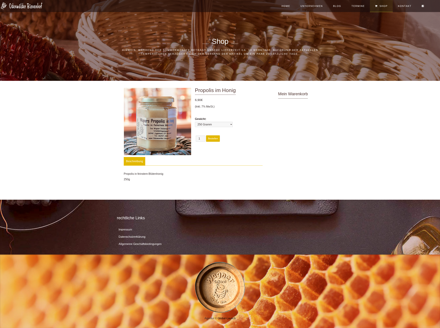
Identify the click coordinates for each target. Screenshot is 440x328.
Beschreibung (134, 161)
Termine (358, 6)
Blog (337, 6)
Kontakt (404, 6)
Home (286, 6)
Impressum (125, 229)
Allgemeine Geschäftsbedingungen (140, 244)
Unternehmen (311, 6)
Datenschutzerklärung (132, 236)
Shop (383, 6)
